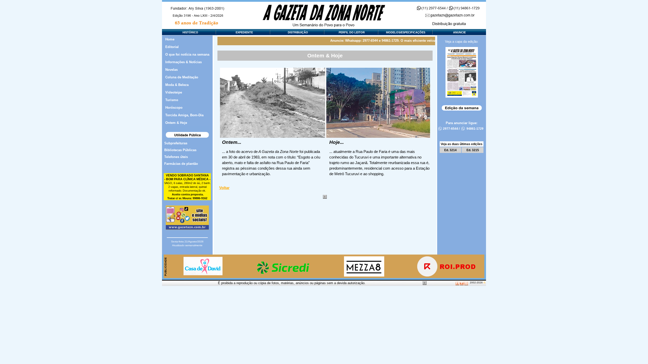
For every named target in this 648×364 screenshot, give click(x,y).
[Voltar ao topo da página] (325, 197)
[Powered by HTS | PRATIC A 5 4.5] (461, 282)
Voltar (224, 188)
